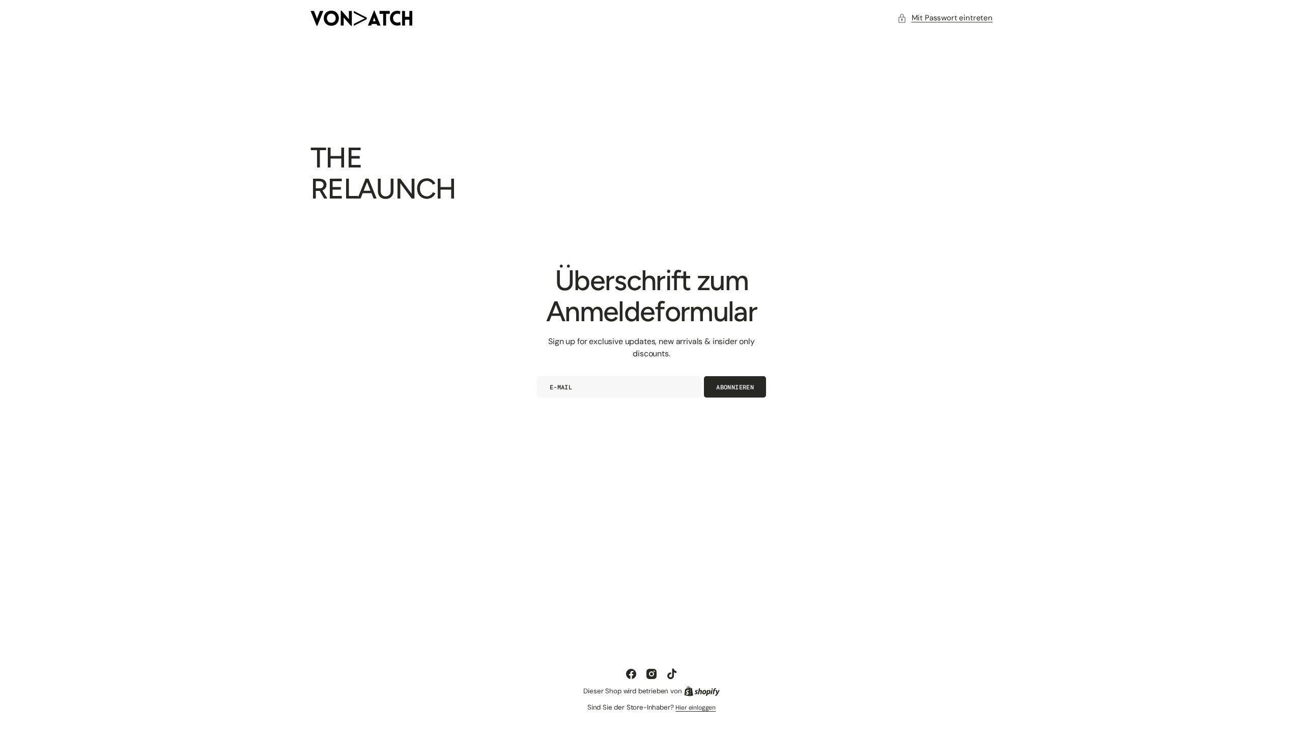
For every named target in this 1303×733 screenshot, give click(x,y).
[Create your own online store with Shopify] (702, 691)
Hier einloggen (695, 707)
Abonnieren (735, 387)
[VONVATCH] (361, 18)
